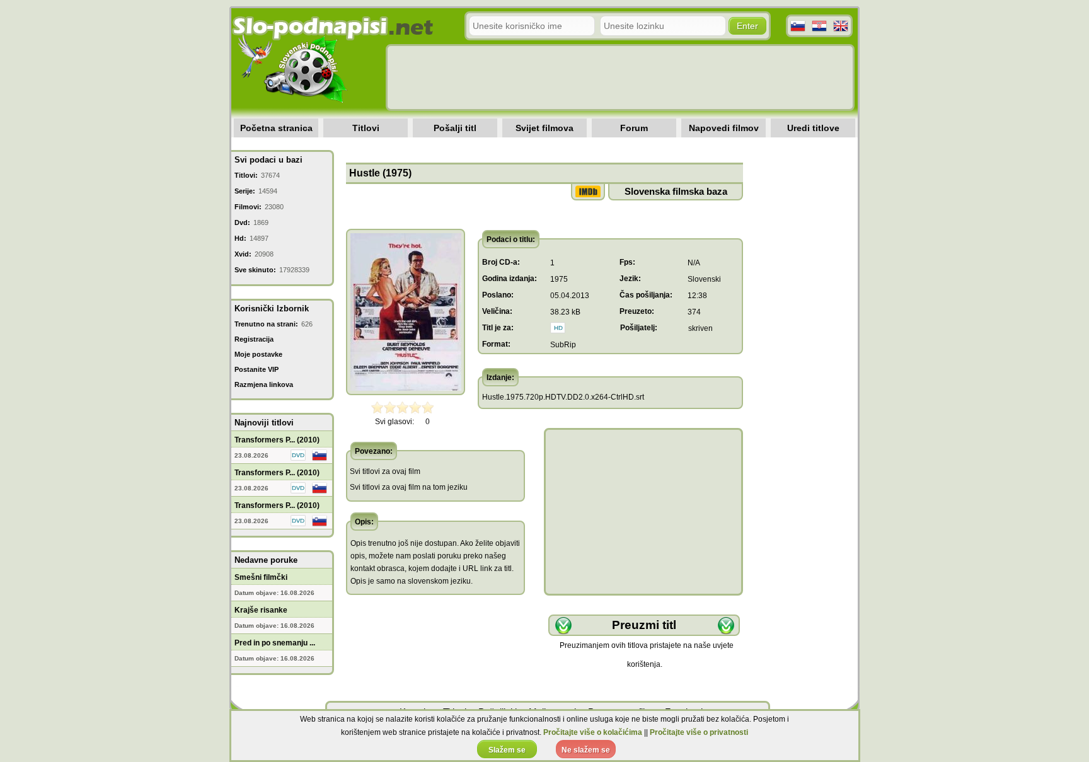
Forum (634, 128)
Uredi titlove (813, 128)
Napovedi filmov (724, 128)
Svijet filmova (544, 128)
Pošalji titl (455, 128)
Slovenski (704, 279)
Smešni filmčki (260, 577)
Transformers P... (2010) (277, 440)
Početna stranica (276, 128)
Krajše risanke (260, 610)
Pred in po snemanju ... (274, 642)
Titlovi (365, 128)
